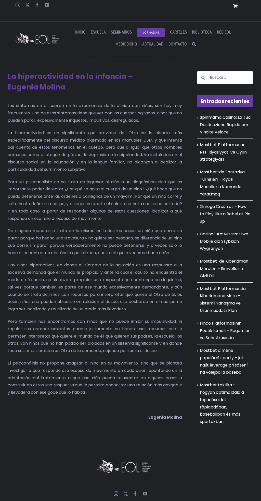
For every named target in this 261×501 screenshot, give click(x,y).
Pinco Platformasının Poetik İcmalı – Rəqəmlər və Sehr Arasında (225, 330)
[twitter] (27, 5)
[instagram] (18, 5)
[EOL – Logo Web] (37, 35)
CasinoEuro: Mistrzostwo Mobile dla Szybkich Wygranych (224, 241)
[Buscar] (194, 45)
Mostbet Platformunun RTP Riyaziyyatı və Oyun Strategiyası (223, 152)
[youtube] (47, 5)
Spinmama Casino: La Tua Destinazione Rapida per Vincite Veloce (225, 124)
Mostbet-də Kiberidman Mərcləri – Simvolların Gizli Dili (224, 268)
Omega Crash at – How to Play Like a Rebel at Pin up (225, 214)
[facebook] (37, 5)
